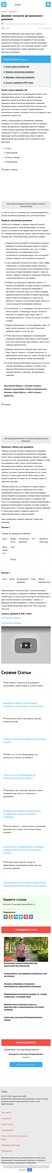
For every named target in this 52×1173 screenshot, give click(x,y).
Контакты (6, 1112)
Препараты (6, 1150)
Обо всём (8, 958)
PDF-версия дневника (10, 617)
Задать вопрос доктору (26, 1064)
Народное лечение (10, 1145)
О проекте (6, 1118)
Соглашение (7, 1130)
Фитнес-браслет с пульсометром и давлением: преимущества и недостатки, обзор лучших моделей (23, 849)
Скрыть (24, 59)
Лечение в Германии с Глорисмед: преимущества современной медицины (22, 984)
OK (29, 1170)
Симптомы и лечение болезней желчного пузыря (23, 1018)
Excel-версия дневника (11, 622)
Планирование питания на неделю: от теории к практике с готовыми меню (25, 995)
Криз (3, 1139)
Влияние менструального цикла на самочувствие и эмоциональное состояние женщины (24, 1007)
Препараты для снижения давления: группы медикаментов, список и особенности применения (22, 813)
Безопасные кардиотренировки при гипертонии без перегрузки (20, 964)
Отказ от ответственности (14, 1135)
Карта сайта (7, 1124)
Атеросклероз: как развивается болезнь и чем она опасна (25, 974)
